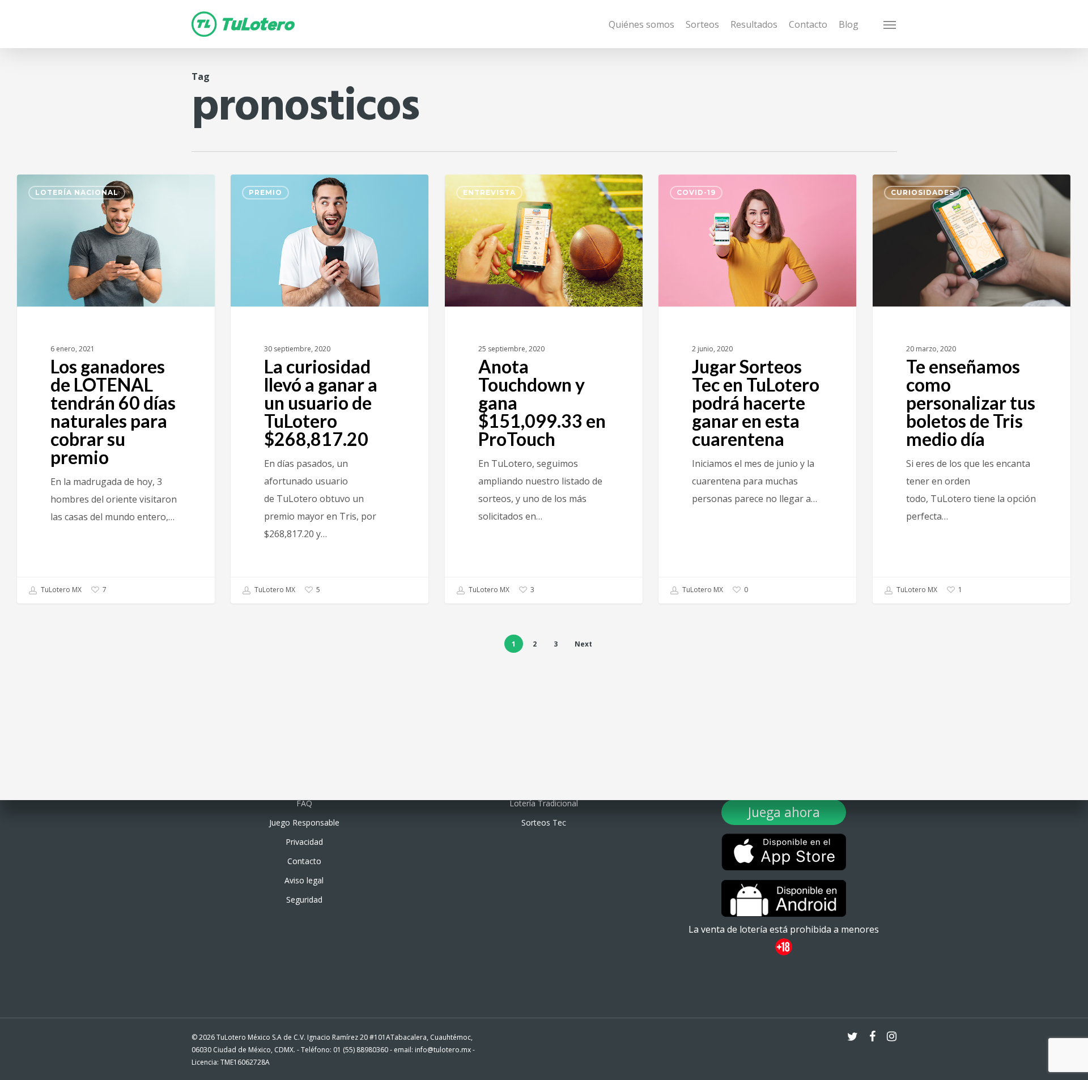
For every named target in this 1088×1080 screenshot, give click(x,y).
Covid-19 (696, 192)
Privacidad (304, 841)
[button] (890, 24)
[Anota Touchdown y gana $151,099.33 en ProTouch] (544, 389)
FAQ (304, 803)
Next (583, 644)
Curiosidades (922, 192)
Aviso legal (304, 880)
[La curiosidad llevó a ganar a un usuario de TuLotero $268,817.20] (329, 389)
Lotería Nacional (76, 192)
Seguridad (304, 899)
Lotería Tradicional (543, 803)
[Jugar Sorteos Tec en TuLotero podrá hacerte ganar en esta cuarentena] (757, 389)
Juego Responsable (304, 822)
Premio (265, 192)
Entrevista (489, 192)
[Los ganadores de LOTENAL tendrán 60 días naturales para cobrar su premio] (116, 389)
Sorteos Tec (543, 822)
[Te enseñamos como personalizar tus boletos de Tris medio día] (971, 389)
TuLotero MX (60, 589)
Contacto (304, 861)
